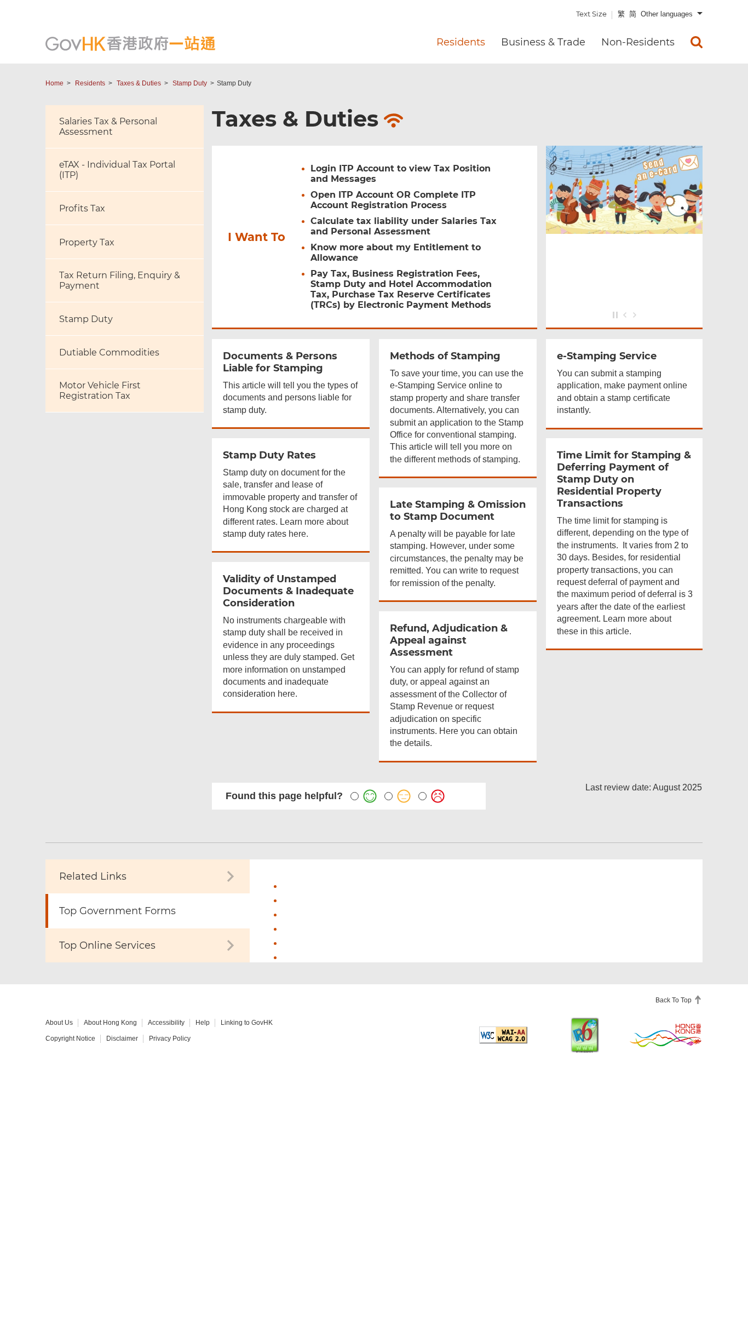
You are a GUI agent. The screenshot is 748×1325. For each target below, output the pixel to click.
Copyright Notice (70, 1038)
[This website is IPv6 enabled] (585, 1035)
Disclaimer (122, 1038)
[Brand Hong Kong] (666, 1034)
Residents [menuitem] (460, 42)
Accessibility (166, 1022)
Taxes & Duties (139, 83)
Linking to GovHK (247, 1022)
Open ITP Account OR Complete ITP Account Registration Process (393, 200)
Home (54, 83)
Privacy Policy (170, 1038)
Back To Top (674, 1000)
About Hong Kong (110, 1022)
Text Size (591, 13)
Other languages (667, 14)
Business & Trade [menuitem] (543, 42)
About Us (59, 1022)
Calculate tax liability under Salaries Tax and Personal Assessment (403, 226)
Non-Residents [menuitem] (638, 42)
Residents (90, 83)
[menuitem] (697, 42)
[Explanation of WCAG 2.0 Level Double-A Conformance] (503, 1034)
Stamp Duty (189, 83)
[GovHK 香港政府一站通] (130, 43)
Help (202, 1022)
